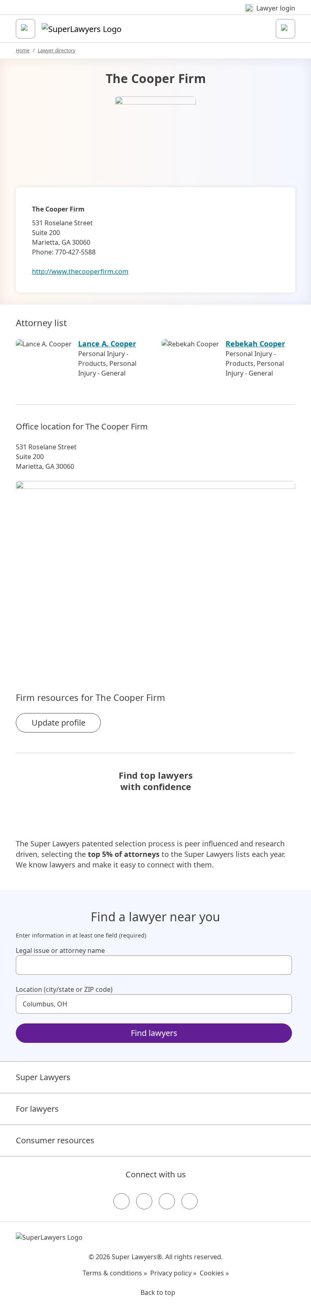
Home (23, 50)
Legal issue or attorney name (60, 950)
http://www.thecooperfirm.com (80, 271)
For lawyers (37, 1108)
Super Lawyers (43, 1077)
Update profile (58, 722)
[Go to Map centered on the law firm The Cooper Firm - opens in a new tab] (155, 572)
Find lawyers (154, 1032)
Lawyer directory (56, 50)
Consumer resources (55, 1140)
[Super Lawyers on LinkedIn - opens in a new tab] (189, 1201)
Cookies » (214, 1273)
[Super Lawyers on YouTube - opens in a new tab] (167, 1201)
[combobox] (154, 965)
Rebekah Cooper (255, 343)
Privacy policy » (173, 1273)
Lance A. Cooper (107, 343)
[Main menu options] (25, 28)
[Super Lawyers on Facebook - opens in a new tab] (121, 1201)
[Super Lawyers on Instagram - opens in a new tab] (144, 1201)
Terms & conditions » (115, 1273)
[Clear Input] (282, 965)
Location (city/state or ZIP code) (64, 989)
